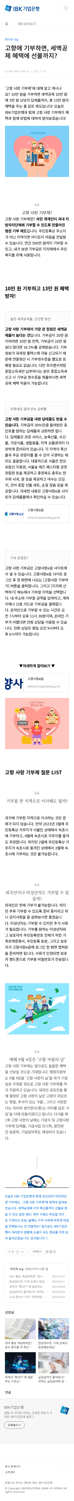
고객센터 (10, 1472)
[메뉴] (66, 8)
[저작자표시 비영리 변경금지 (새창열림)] (50, 1251)
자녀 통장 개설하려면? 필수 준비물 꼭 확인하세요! (27, 1278)
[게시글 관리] (22, 1252)
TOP (65, 1467)
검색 (57, 8)
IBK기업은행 (14, 1407)
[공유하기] (17, 1252)
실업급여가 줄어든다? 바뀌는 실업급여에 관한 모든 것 (28, 1294)
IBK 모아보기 (27, 23)
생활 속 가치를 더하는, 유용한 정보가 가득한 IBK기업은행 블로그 (28, 1415)
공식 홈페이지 (13, 1466)
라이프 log (16, 1269)
